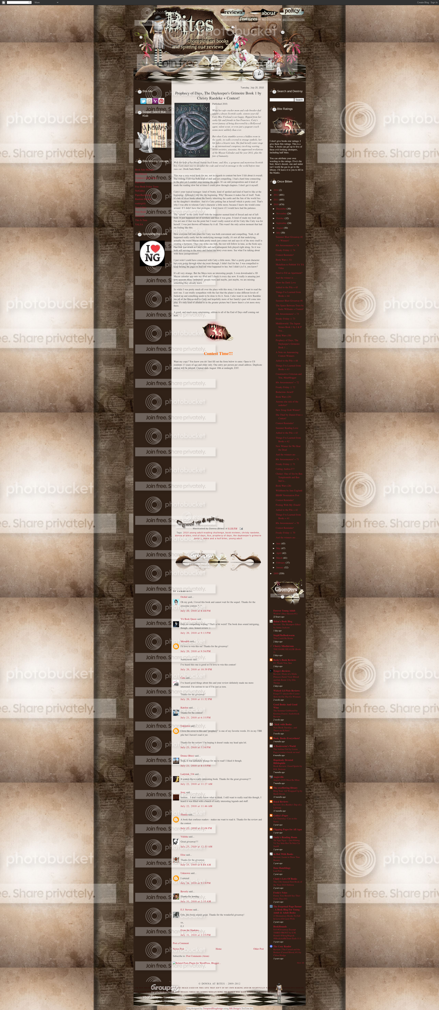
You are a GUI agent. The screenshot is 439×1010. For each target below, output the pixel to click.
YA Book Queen (189, 619)
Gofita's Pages (280, 815)
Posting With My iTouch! (288, 504)
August (280, 227)
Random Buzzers (143, 199)
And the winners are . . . (287, 454)
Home (219, 948)
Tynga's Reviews (281, 671)
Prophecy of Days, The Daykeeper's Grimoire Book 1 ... (288, 344)
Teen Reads (140, 211)
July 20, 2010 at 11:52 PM (196, 699)
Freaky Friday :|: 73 (285, 318)
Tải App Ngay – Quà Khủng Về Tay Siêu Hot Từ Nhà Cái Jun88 (286, 843)
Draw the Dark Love (286, 282)
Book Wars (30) (283, 335)
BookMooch (141, 173)
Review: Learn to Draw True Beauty (286, 858)
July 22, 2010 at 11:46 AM (196, 806)
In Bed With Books (283, 854)
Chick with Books (282, 724)
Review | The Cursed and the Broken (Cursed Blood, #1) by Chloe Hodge (287, 952)
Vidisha (184, 836)
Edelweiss (140, 182)
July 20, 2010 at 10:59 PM (196, 669)
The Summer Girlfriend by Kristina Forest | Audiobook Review (286, 713)
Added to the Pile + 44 (287, 360)
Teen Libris (140, 207)
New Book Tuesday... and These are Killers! (285, 729)
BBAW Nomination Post (287, 495)
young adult (235, 538)
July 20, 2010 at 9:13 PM (196, 632)
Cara (183, 677)
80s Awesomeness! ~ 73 (287, 313)
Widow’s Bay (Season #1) (285, 613)
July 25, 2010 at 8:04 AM (196, 864)
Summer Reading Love (287, 428)
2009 (276, 573)
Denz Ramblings (281, 868)
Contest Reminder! (285, 254)
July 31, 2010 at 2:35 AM (196, 901)
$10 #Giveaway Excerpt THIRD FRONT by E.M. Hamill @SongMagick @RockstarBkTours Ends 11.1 (287, 934)
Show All (300, 963)
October (280, 218)
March (279, 557)
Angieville (278, 777)
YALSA (139, 224)
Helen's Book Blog (282, 621)
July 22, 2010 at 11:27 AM (196, 784)
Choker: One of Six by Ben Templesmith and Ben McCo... (289, 477)
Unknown (185, 725)
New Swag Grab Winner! (288, 410)
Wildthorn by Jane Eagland (289, 490)
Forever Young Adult (284, 610)
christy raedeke (250, 532)
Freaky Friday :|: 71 (285, 464)
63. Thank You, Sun (282, 662)
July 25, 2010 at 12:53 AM (196, 846)
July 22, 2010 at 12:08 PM (196, 828)
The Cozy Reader (282, 946)
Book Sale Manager (144, 169)
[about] (272, 27)
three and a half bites (215, 538)
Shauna (184, 814)
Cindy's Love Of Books (285, 878)
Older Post (258, 948)
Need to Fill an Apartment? (289, 272)
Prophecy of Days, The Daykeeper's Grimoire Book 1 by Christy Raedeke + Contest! (218, 95)
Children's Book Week (146, 178)
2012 (276, 194)
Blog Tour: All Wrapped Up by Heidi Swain (287, 792)
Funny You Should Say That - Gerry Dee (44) (287, 897)
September (281, 223)
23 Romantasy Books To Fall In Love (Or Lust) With (286, 917)
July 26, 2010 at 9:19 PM (196, 883)
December (281, 208)
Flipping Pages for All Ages (287, 829)
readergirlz (140, 203)
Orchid (184, 596)
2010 (276, 204)
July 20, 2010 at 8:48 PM (196, 610)
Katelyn (184, 707)
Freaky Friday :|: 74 (285, 250)
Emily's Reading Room (285, 837)
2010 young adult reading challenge (203, 532)
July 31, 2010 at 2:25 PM (196, 934)
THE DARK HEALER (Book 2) (287, 651)
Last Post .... (278, 870)
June (278, 543)
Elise (183, 854)
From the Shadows (190, 930)
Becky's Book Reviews (284, 660)
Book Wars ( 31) (284, 259)
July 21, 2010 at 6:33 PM (196, 717)
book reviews (233, 532)
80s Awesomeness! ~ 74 (287, 245)
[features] (252, 27)
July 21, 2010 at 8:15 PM (196, 765)
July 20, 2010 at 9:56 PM (196, 651)
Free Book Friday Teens (146, 186)
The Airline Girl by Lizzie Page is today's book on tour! (286, 751)
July (278, 232)
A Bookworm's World (284, 746)
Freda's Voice (280, 892)
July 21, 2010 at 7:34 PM (196, 747)
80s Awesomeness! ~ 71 (287, 459)
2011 (276, 199)
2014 (276, 190)
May (278, 548)
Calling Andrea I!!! (285, 468)
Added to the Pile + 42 (287, 509)
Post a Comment (181, 943)
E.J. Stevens (186, 909)
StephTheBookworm (284, 635)
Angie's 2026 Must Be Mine (286, 779)
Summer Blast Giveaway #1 (289, 300)
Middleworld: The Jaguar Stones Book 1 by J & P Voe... (289, 327)
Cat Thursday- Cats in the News (285, 820)
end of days (199, 535)
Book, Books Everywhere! (286, 738)
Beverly (184, 891)
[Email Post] (241, 528)
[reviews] (231, 27)
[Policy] (294, 27)
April (279, 553)
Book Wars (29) (283, 396)
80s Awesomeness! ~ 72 (287, 382)
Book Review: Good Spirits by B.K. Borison (287, 767)
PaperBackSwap (143, 195)
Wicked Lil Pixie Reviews (286, 690)
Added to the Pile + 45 (287, 287)
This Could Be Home (283, 638)
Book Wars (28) (283, 485)
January (280, 567)
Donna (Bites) (187, 755)
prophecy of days (222, 535)
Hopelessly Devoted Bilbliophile (283, 761)
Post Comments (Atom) (197, 956)
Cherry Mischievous (283, 646)
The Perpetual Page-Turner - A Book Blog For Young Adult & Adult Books (287, 910)
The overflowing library (285, 787)
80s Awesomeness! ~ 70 (287, 523)
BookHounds (280, 926)
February (281, 562)
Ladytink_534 (187, 774)
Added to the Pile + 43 (287, 432)
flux (209, 535)
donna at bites (183, 535)
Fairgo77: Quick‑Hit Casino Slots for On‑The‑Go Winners (287, 695)
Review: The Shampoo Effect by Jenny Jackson (287, 626)
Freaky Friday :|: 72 (285, 387)
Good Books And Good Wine (285, 706)
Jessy (183, 792)
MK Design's (235, 1008)
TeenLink (139, 216)
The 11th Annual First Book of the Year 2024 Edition (287, 883)
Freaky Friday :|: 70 (285, 532)
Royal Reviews (280, 801)
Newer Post (178, 948)
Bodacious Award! (285, 392)
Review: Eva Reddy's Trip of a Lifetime (287, 806)
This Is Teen (141, 220)
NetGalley (140, 190)
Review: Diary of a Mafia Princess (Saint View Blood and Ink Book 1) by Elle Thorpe (286, 678)
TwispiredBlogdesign (213, 1008)
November (281, 213)
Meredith (185, 641)
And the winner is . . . (286, 277)
